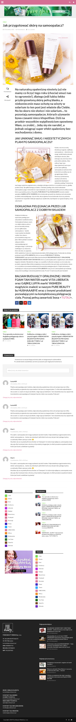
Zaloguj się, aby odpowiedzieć (12, 397)
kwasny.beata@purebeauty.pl (11, 699)
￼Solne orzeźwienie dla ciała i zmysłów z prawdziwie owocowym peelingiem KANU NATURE (59, 677)
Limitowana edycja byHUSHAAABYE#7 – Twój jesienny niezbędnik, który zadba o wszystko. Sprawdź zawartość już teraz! (60, 645)
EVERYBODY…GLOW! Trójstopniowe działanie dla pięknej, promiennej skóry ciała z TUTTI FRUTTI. (52, 534)
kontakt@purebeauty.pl (9, 692)
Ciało (4, 22)
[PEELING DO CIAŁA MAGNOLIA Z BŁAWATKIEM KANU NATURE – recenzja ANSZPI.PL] (37, 524)
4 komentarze (21, 29)
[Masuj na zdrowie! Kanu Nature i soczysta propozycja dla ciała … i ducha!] (42, 671)
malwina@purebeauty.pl (9, 713)
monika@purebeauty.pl (9, 707)
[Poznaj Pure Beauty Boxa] (38, 11)
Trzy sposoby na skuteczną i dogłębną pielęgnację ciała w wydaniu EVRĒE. (13, 336)
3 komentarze (52, 680)
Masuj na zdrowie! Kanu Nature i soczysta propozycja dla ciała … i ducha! (59, 669)
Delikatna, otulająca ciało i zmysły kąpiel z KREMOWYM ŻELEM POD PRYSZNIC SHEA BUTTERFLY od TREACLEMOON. (38, 338)
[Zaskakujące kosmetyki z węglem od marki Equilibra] (42, 664)
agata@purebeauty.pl (9, 702)
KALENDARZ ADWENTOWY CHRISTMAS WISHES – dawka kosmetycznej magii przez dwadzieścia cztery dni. (59, 629)
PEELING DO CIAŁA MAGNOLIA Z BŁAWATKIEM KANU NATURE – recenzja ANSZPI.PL (51, 526)
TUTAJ (65, 297)
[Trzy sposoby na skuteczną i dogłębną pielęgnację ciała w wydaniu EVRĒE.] (13, 321)
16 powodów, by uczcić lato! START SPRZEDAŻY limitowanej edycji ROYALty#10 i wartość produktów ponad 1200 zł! (60, 637)
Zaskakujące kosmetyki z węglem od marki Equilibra (59, 663)
